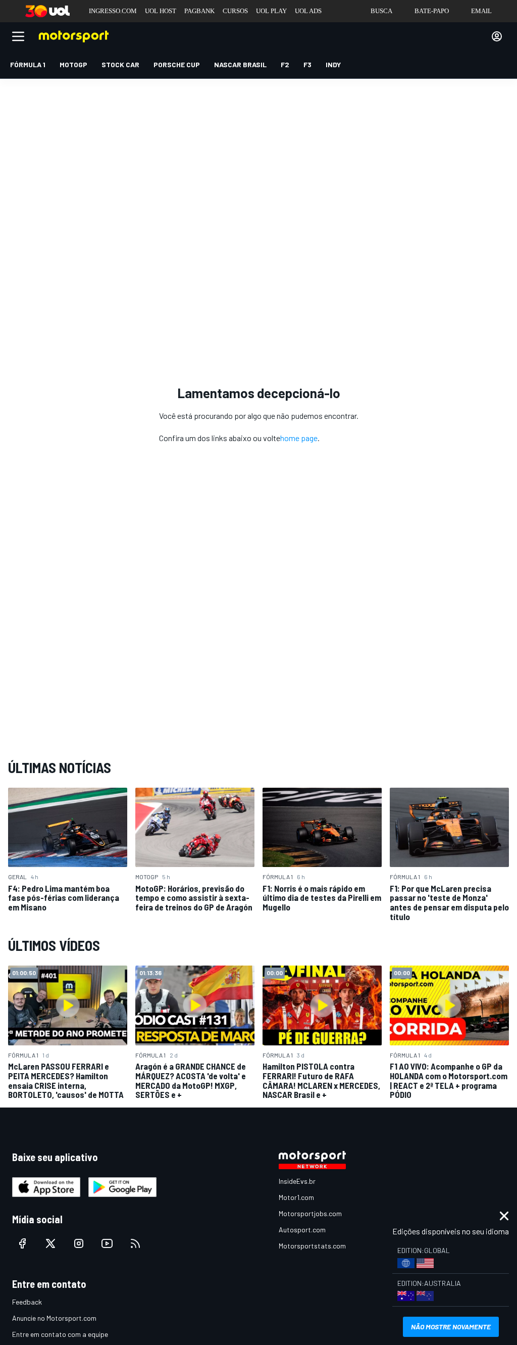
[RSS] (135, 1243)
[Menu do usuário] (497, 36)
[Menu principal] (18, 36)
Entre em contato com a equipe (60, 1334)
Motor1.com (296, 1197)
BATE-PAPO (432, 11)
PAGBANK (199, 11)
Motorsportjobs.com (310, 1213)
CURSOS (235, 11)
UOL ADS (308, 11)
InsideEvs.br (297, 1181)
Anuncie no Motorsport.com (54, 1318)
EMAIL (481, 11)
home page (299, 438)
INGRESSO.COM (113, 11)
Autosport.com (302, 1229)
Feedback (27, 1302)
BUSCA (381, 11)
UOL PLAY (271, 11)
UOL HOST (160, 11)
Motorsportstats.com (312, 1245)
